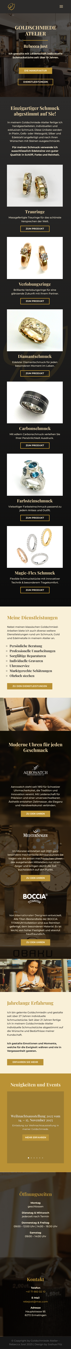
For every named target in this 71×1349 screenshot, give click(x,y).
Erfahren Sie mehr (25, 1062)
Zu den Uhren (35, 813)
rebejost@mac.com (35, 1301)
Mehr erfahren (35, 1137)
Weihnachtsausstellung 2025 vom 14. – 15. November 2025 (35, 1118)
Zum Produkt (35, 228)
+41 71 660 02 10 (35, 1291)
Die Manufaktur (35, 70)
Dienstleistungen (35, 81)
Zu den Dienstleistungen (30, 686)
